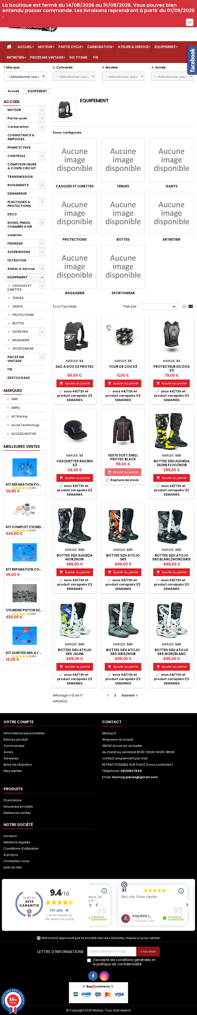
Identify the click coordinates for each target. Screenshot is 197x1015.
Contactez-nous (16, 861)
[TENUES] (123, 160)
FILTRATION (16, 260)
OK (189, 22)
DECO (12, 214)
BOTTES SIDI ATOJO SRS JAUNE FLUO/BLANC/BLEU (75, 653)
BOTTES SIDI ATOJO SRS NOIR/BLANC (171, 651)
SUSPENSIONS (18, 252)
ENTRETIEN (15, 57)
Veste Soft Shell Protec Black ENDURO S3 (123, 459)
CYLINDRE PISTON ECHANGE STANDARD (24, 610)
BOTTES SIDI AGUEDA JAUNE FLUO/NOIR (172, 463)
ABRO (15, 407)
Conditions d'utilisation (21, 848)
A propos (11, 854)
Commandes (14, 745)
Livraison (10, 836)
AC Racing (19, 416)
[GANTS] (171, 160)
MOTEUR (45, 46)
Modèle (110, 67)
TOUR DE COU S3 (123, 366)
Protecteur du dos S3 (172, 368)
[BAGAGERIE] (75, 267)
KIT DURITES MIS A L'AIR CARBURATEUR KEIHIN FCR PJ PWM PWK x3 (24, 653)
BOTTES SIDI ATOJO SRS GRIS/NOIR (123, 651)
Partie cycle (69, 46)
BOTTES (18, 323)
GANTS (17, 306)
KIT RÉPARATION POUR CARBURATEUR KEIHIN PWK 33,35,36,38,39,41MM (24, 484)
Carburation (99, 46)
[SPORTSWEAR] (123, 267)
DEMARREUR (17, 193)
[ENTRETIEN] (171, 214)
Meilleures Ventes (22, 446)
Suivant (130, 695)
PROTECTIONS (23, 315)
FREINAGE (15, 243)
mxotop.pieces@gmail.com (135, 777)
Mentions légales (17, 842)
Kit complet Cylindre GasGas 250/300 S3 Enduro (24, 527)
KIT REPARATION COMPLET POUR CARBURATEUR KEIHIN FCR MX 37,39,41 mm (24, 569)
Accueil (25, 46)
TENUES (18, 298)
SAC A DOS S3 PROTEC (74, 366)
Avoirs (8, 752)
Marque (11, 67)
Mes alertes (13, 771)
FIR (95, 57)
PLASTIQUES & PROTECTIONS (19, 204)
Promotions (13, 800)
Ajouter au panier (75, 383)
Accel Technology (25, 425)
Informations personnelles (24, 733)
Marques (13, 390)
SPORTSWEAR (22, 348)
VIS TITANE (78, 57)
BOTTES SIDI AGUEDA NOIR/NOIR (74, 557)
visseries (14, 235)
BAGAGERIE (21, 340)
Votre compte (18, 722)
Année (158, 67)
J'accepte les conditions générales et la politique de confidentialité (124, 962)
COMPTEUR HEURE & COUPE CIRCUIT (22, 166)
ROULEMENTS (18, 185)
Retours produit (16, 739)
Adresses (11, 758)
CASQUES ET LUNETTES (19, 287)
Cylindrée (63, 67)
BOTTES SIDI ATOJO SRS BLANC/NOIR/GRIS (171, 557)
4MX (14, 399)
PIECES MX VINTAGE (46, 57)
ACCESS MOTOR (23, 433)
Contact (112, 722)
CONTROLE (16, 156)
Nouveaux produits (18, 806)
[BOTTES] (123, 214)
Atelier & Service (133, 46)
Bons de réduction (18, 764)
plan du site (13, 867)
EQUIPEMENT (165, 46)
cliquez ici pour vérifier (142, 938)
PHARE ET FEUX (19, 147)
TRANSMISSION (20, 176)
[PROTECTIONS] (75, 214)
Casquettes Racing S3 (74, 463)
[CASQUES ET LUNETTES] (75, 160)
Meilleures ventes (17, 813)
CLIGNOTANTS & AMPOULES (21, 137)
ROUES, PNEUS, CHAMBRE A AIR (19, 224)
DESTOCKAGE (18, 377)
